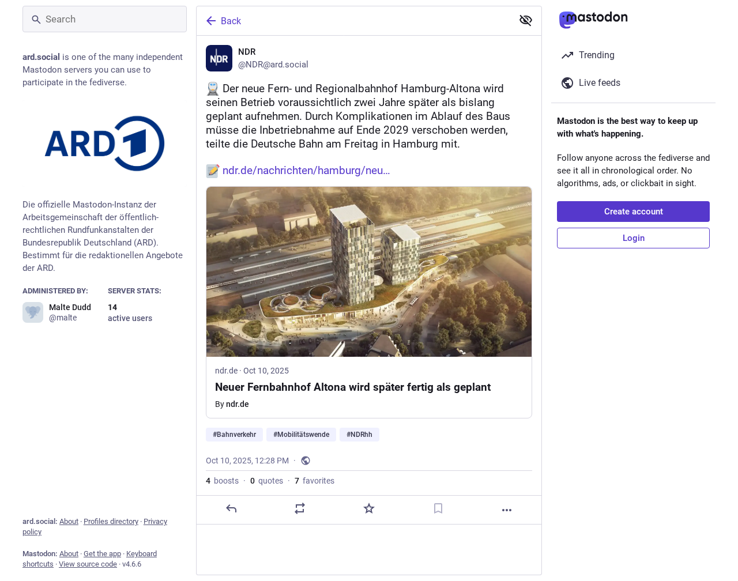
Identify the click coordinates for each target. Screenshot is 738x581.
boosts (222, 480)
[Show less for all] (525, 20)
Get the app (102, 553)
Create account (633, 211)
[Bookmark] (438, 508)
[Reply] (231, 508)
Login (634, 238)
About (68, 521)
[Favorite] (369, 508)
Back (231, 21)
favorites (314, 480)
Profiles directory (111, 521)
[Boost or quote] (300, 508)
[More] (507, 510)
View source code (88, 564)
